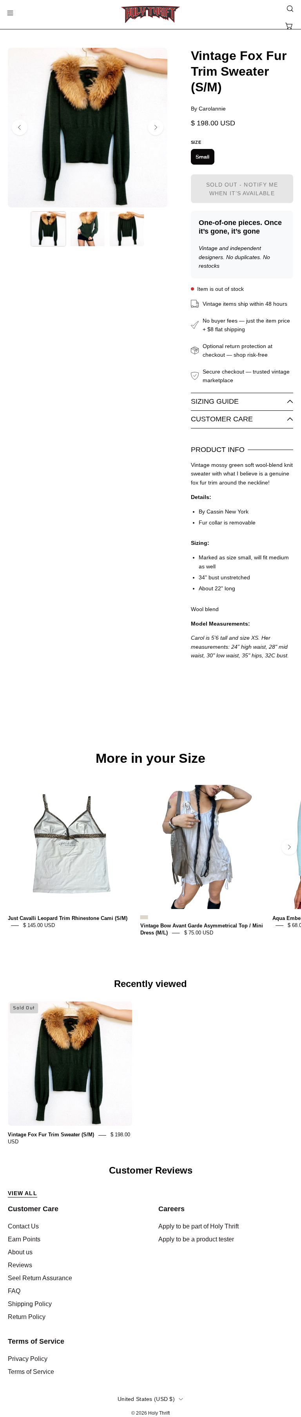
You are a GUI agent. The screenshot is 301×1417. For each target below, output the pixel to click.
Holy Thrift (159, 1413)
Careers (171, 1209)
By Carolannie (208, 108)
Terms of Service (36, 1341)
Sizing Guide (215, 401)
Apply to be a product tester (196, 1239)
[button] (289, 9)
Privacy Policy (27, 1358)
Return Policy (26, 1317)
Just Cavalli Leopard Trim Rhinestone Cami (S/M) (67, 918)
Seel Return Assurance (40, 1278)
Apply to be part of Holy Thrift (198, 1226)
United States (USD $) (146, 1399)
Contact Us (23, 1226)
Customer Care (222, 419)
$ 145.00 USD (39, 925)
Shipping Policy (30, 1304)
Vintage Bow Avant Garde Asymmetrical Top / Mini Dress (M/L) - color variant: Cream (144, 917)
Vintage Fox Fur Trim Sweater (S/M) (51, 1135)
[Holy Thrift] (150, 14)
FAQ (14, 1291)
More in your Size (150, 758)
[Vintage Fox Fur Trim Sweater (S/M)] (48, 229)
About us (20, 1252)
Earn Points (24, 1239)
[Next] (155, 127)
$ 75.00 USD (198, 933)
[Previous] (19, 127)
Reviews (20, 1265)
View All (22, 1193)
